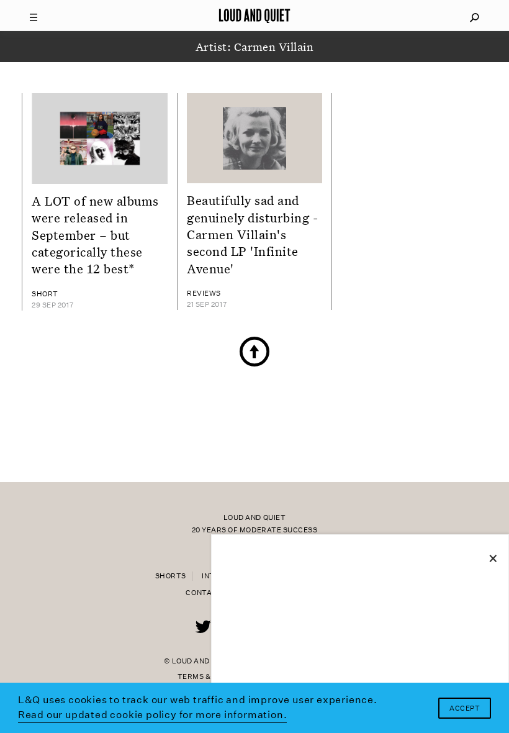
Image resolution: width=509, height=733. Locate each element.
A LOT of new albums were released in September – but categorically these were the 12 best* (95, 234)
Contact (204, 593)
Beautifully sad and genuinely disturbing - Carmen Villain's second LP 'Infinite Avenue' (252, 234)
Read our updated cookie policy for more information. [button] (152, 715)
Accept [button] (464, 708)
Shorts (170, 576)
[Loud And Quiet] (254, 15)
